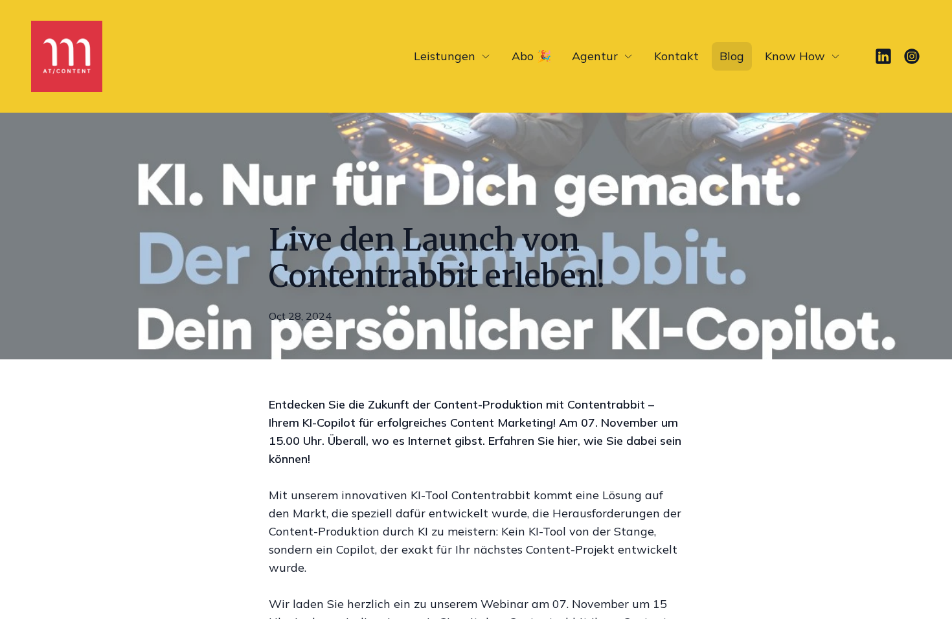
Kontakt (676, 56)
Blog (732, 56)
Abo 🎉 (531, 56)
